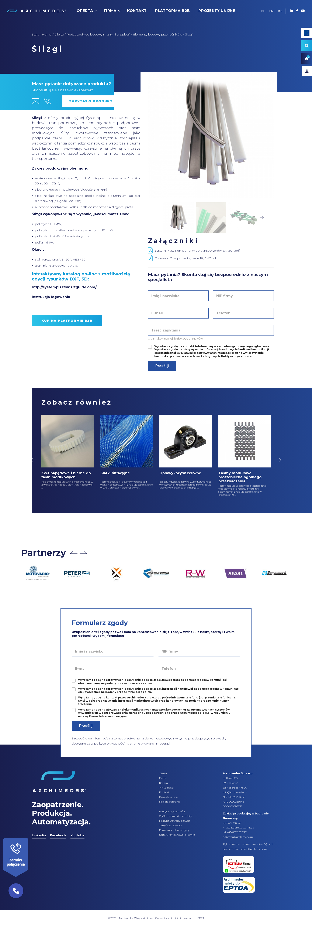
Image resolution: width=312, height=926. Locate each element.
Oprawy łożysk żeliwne (180, 473)
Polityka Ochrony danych (174, 820)
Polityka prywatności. (236, 356)
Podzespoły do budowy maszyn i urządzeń (98, 34)
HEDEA (199, 918)
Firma (163, 778)
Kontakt (164, 792)
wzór (263, 844)
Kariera (163, 782)
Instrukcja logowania (51, 297)
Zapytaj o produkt (91, 101)
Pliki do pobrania (169, 801)
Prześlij (162, 366)
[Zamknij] (29, 836)
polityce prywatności (109, 743)
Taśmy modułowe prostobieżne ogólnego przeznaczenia (239, 477)
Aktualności (166, 787)
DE (280, 11)
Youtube (77, 835)
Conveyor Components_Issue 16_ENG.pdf (186, 258)
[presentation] (73, 553)
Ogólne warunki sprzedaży (175, 816)
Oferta (59, 34)
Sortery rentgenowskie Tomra (177, 834)
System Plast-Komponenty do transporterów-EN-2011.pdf (197, 250)
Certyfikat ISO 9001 (170, 825)
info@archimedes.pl (235, 792)
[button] (15, 890)
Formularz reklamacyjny (174, 830)
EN (271, 11)
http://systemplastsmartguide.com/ (64, 287)
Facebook (58, 835)
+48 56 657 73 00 (237, 787)
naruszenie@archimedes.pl (251, 849)
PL (263, 11)
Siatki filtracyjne (115, 473)
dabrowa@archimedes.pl (238, 836)
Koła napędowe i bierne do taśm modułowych (66, 475)
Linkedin (39, 835)
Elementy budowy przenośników (157, 34)
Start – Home (42, 34)
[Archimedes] (36, 10)
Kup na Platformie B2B (66, 321)
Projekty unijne (168, 797)
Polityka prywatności (172, 811)
